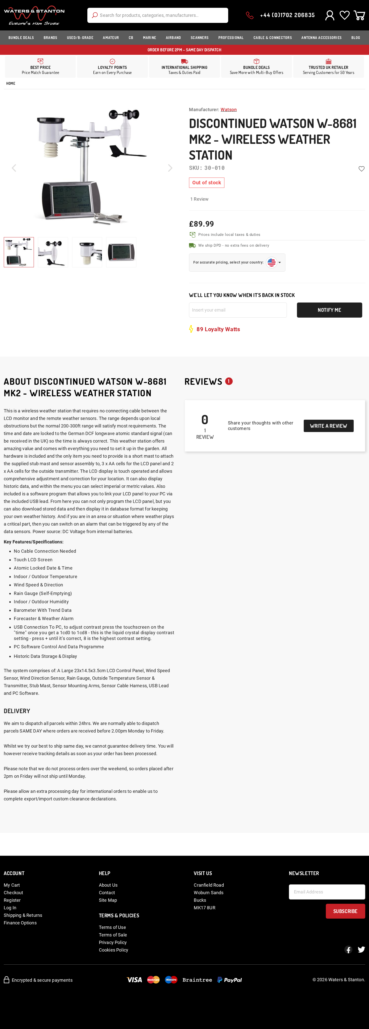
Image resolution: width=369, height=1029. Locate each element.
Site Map (108, 900)
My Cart (12, 885)
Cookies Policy (114, 950)
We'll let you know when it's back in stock (242, 295)
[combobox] (157, 15)
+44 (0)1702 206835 (287, 14)
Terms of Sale (113, 934)
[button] (14, 168)
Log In (10, 907)
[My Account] (330, 15)
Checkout (13, 892)
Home (10, 83)
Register (12, 900)
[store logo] (34, 15)
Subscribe (345, 911)
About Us (108, 885)
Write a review (328, 425)
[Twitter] (361, 949)
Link (184, 67)
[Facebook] (348, 949)
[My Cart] (359, 15)
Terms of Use (112, 927)
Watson (229, 109)
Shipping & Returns (23, 915)
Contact (107, 892)
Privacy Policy (113, 942)
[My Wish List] (344, 15)
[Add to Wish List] (361, 169)
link (112, 67)
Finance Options (20, 922)
